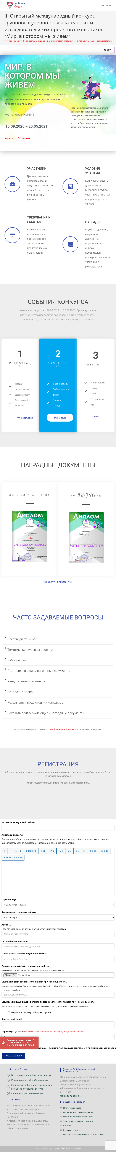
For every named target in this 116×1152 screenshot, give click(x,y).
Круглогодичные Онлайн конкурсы (29, 1080)
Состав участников (21, 639)
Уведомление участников (26, 681)
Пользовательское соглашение (78, 1112)
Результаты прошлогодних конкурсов (35, 702)
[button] (58, 639)
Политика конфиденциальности (78, 1116)
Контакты (67, 1125)
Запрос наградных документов (78, 1121)
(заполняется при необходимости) (34, 981)
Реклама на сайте (71, 1130)
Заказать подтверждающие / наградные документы (45, 713)
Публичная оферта (72, 1107)
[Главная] (5, 40)
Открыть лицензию (70, 1095)
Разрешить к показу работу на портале (30, 1012)
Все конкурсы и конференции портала (31, 1075)
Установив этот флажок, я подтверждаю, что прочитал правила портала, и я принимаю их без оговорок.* (58, 1047)
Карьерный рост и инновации (27, 1093)
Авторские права (20, 692)
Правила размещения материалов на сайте (83, 1134)
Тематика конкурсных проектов (31, 650)
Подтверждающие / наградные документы (38, 671)
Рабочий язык (17, 660)
